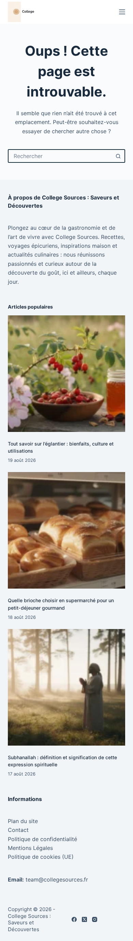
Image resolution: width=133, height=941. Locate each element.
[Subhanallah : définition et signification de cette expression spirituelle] (66, 687)
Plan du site (23, 821)
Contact (18, 829)
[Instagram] (94, 919)
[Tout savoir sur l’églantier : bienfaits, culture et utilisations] (66, 373)
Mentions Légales (30, 847)
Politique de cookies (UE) (41, 856)
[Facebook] (74, 919)
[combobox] (60, 156)
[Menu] (122, 12)
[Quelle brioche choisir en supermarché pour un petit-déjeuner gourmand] (66, 530)
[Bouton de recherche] (118, 156)
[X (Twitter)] (84, 919)
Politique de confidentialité (42, 839)
